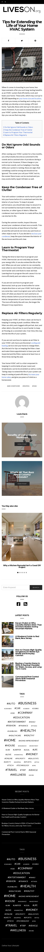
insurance (22, 746)
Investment (34, 746)
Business (28, 703)
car (18, 708)
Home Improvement (29, 741)
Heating (26, 386)
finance (24, 725)
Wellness (19, 774)
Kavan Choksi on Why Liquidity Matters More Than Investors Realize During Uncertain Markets (28, 626)
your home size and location (30, 98)
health (29, 730)
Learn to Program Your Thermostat (18, 132)
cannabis (8, 708)
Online (9, 758)
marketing (19, 754)
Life (35, 749)
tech (11, 765)
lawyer (17, 750)
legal (27, 750)
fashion (11, 725)
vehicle (34, 770)
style (37, 762)
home (11, 740)
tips (34, 765)
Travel (12, 769)
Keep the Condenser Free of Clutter (17, 130)
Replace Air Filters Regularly (15, 135)
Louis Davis (22, 414)
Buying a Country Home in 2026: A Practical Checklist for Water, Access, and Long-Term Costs (28, 666)
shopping (18, 762)
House (10, 745)
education (22, 717)
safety (8, 762)
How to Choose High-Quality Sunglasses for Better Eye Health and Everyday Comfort (28, 653)
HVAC (35, 386)
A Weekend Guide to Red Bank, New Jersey (27, 637)
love (9, 754)
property (20, 758)
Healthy (29, 735)
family (32, 722)
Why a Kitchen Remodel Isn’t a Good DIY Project (22, 566)
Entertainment (17, 722)
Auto (11, 703)
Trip (23, 770)
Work (32, 775)
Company (26, 712)
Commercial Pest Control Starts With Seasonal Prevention (27, 679)
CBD (13, 713)
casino (36, 708)
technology (23, 765)
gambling (12, 731)
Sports (28, 762)
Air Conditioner (14, 386)
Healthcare (15, 736)
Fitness (34, 726)
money (33, 754)
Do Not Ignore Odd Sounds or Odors (18, 127)
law (8, 750)
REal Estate (34, 758)
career (26, 708)
